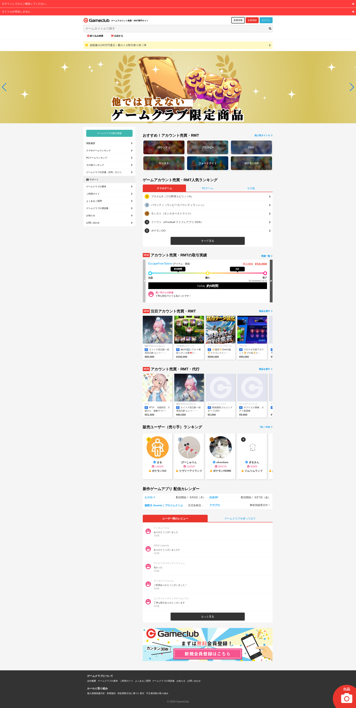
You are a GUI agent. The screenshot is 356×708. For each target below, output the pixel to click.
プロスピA (208, 147)
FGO (251, 147)
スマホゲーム (164, 188)
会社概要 (91, 681)
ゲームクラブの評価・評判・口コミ (104, 172)
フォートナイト (208, 163)
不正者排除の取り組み (157, 693)
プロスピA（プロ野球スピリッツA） (172, 196)
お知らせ (90, 215)
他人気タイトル (263, 135)
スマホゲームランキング (98, 150)
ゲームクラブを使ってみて (240, 518)
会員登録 (252, 20)
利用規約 (111, 693)
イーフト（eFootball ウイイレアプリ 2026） (177, 222)
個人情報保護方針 (96, 693)
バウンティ (163, 147)
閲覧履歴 (90, 143)
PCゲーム (207, 188)
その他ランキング (95, 165)
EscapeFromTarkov (160, 263)
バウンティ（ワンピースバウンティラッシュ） (178, 204)
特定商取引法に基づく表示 (131, 693)
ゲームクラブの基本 (96, 186)
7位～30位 (265, 427)
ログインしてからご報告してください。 (25, 3)
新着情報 (238, 20)
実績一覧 (266, 256)
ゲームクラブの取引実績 (109, 133)
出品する (118, 36)
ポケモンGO (251, 163)
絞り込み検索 (96, 36)
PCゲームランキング (96, 157)
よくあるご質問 (94, 201)
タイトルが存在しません (16, 11)
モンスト (164, 163)
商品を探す (265, 311)
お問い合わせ (93, 222)
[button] (4, 87)
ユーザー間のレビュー (175, 518)
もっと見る (207, 616)
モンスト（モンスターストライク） (172, 213)
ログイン (266, 20)
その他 (251, 188)
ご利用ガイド (93, 194)
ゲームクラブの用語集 (97, 208)
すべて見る (207, 240)
